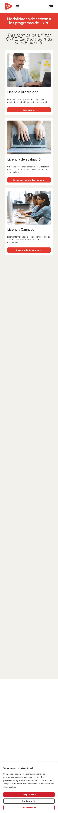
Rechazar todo (29, 807)
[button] (17, 6)
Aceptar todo (29, 794)
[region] (29, 787)
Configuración (29, 801)
